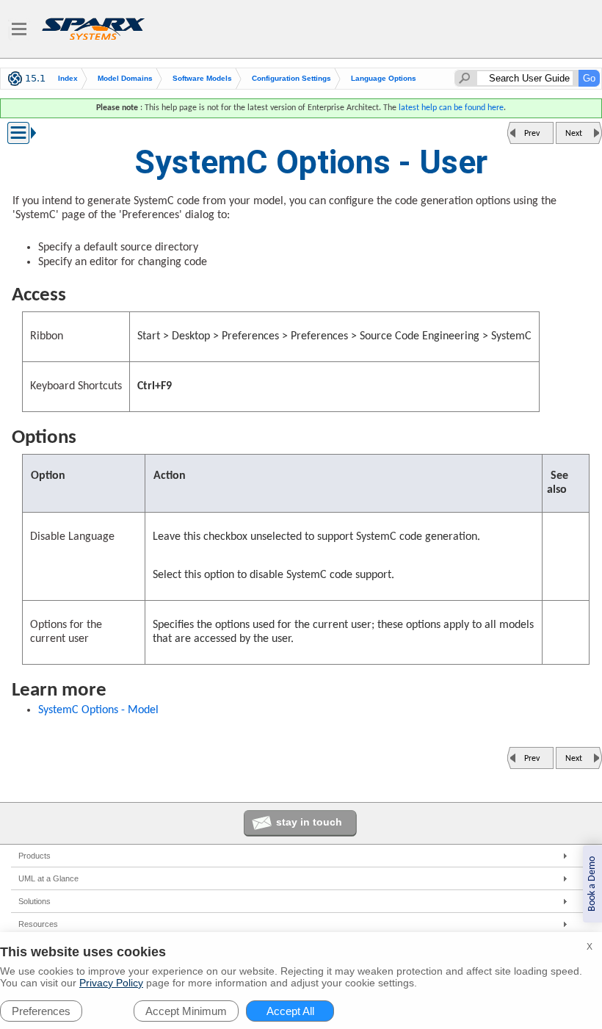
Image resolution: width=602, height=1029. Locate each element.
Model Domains (125, 78)
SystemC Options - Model (98, 710)
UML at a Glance (48, 878)
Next (573, 133)
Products (34, 855)
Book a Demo (592, 883)
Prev (532, 133)
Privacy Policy (111, 983)
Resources (38, 924)
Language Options (383, 78)
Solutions (34, 901)
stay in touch (309, 822)
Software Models (202, 78)
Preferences (41, 1011)
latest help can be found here (451, 108)
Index (68, 78)
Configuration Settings (291, 78)
